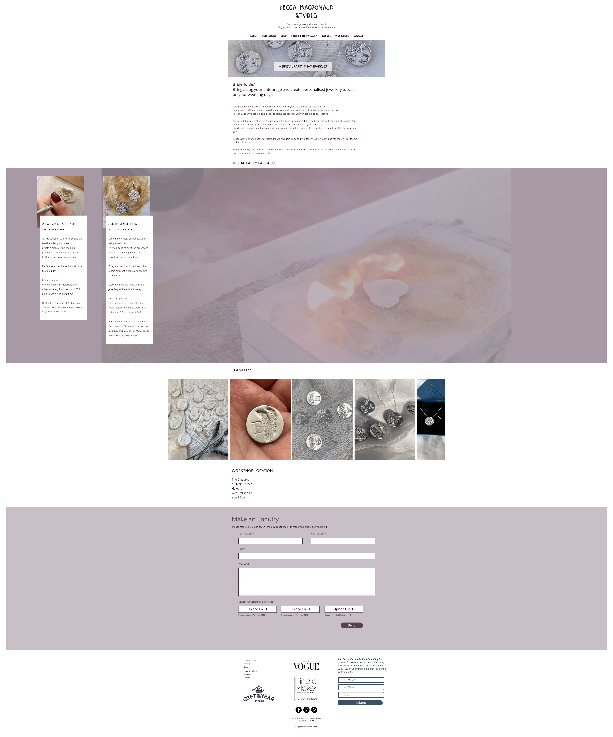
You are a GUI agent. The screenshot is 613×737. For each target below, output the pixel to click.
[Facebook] (298, 710)
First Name (245, 534)
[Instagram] (306, 710)
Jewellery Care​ (250, 660)
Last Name (317, 534)
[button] (254, 36)
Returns (247, 667)
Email (241, 549)
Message (243, 563)
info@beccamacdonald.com (306, 727)
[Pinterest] (314, 710)
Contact (247, 678)
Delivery (247, 664)
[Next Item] (440, 419)
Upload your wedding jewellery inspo (255, 602)
